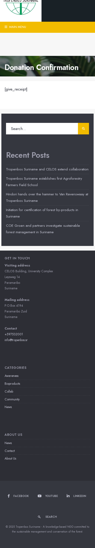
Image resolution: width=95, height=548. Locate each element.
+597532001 (14, 334)
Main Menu (17, 27)
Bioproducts (12, 383)
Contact (10, 450)
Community (12, 399)
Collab (9, 391)
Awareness (11, 375)
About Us (10, 458)
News (8, 407)
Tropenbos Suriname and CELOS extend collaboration (47, 169)
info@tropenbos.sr (16, 340)
